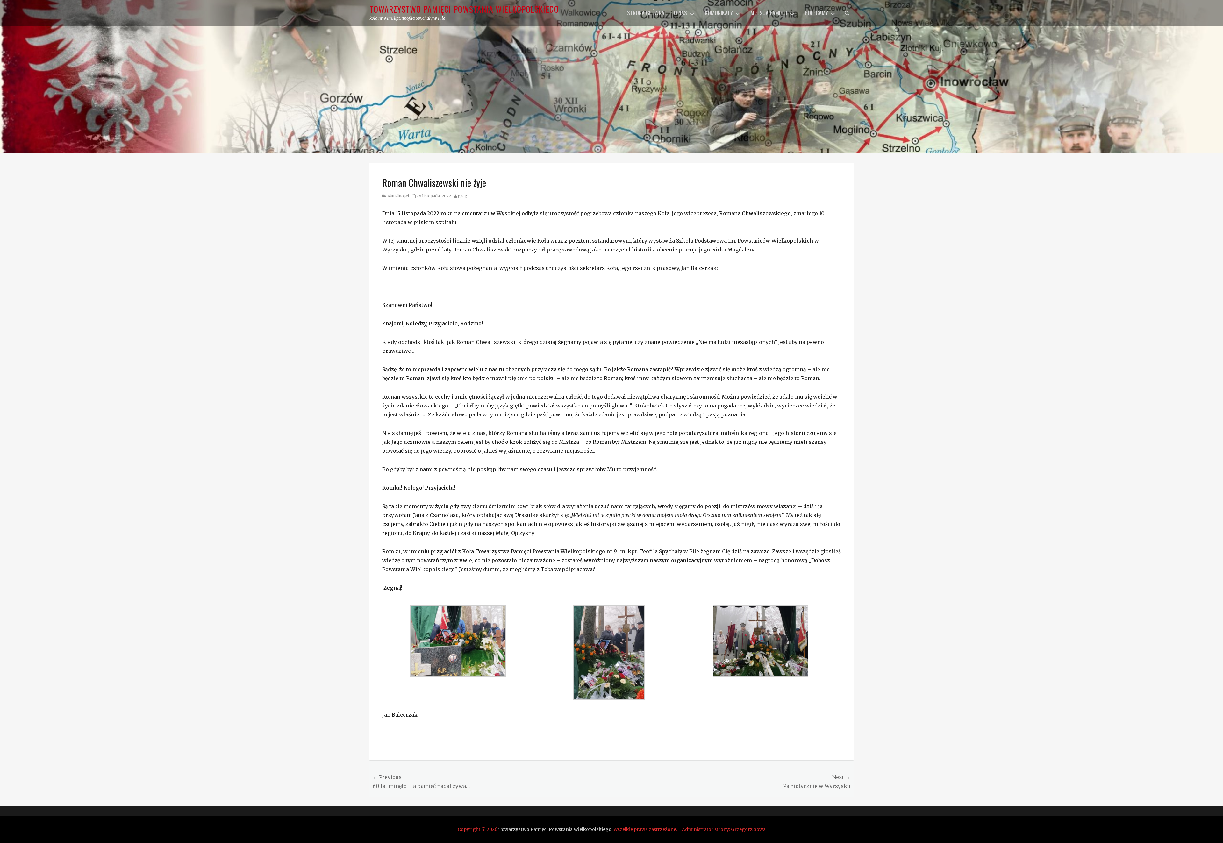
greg (462, 196)
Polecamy (816, 13)
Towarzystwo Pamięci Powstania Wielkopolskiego (464, 9)
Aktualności (398, 196)
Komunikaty (719, 13)
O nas (680, 13)
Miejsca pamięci (768, 13)
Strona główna (645, 13)
